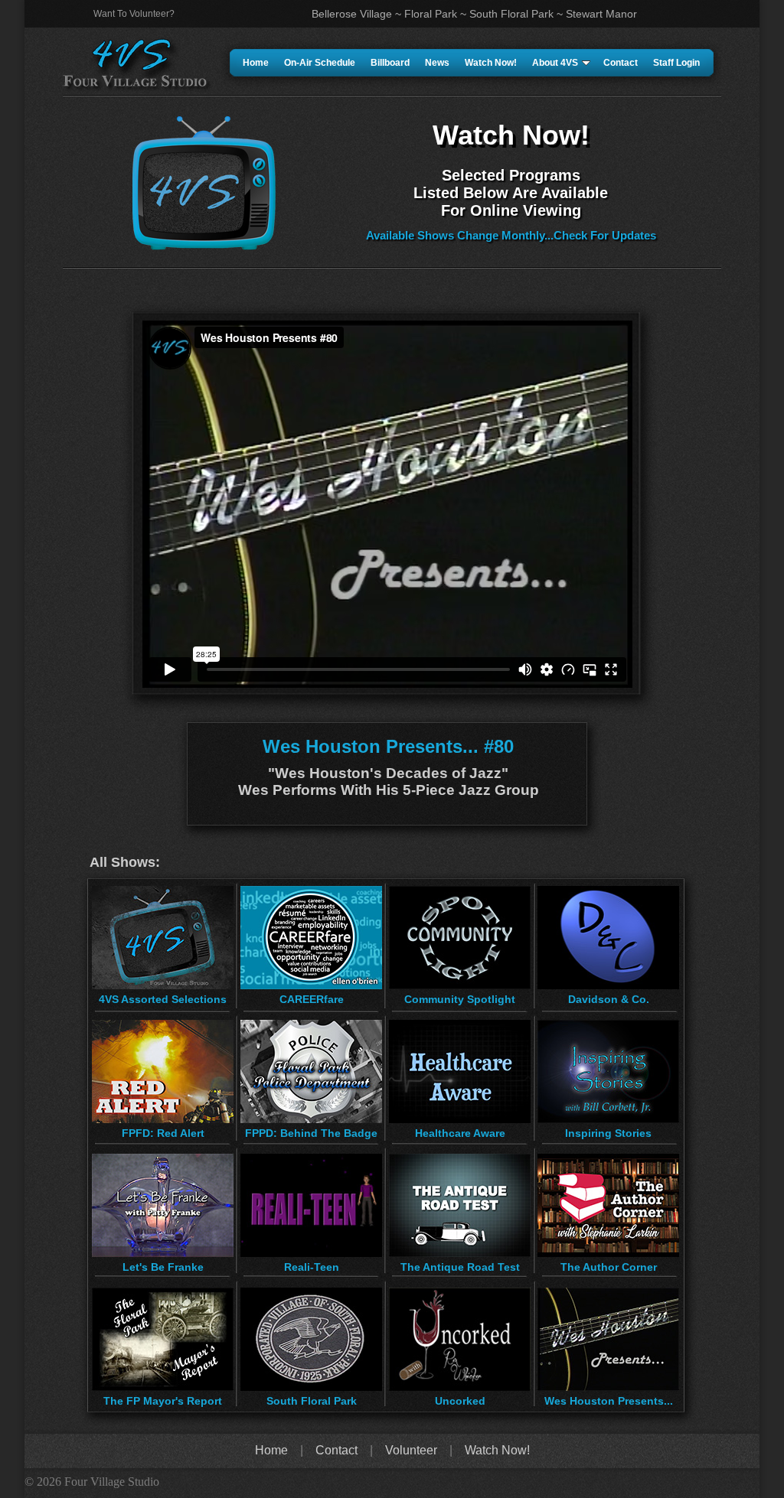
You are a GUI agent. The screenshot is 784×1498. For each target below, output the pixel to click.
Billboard (390, 62)
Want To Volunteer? (134, 13)
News (437, 62)
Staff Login (676, 62)
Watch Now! (491, 62)
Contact (620, 62)
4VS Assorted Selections (163, 999)
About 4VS (555, 62)
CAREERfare (311, 999)
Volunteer (411, 1450)
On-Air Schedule (319, 62)
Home (256, 62)
